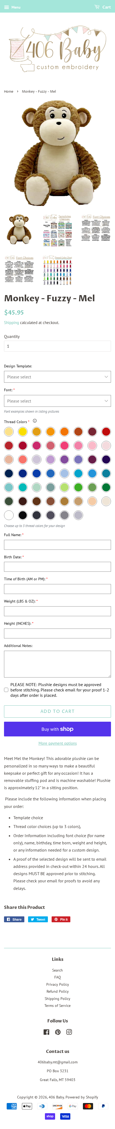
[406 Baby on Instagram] (69, 1033)
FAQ (57, 977)
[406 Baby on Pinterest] (58, 1033)
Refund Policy (58, 991)
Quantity (12, 336)
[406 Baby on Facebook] (46, 1033)
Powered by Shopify (82, 1097)
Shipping (11, 322)
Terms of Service (57, 1005)
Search (57, 970)
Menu (15, 7)
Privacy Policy (57, 984)
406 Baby (56, 1097)
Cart (106, 7)
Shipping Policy (57, 998)
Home (8, 91)
